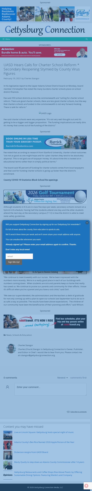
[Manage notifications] (86, 486)
